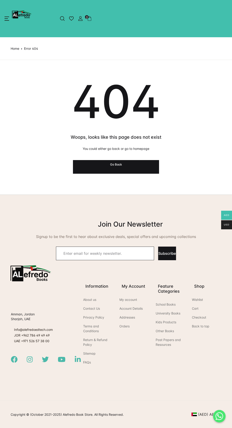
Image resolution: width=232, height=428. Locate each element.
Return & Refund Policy (95, 342)
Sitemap (89, 353)
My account (128, 300)
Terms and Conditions (91, 328)
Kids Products (166, 322)
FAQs (87, 362)
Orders (124, 326)
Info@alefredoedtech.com (33, 330)
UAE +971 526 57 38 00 (31, 341)
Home (15, 48)
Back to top (200, 326)
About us (89, 300)
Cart (195, 308)
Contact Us (91, 308)
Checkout (199, 317)
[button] (7, 19)
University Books (168, 313)
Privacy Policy (93, 317)
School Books (166, 304)
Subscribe (167, 253)
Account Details (131, 308)
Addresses (127, 317)
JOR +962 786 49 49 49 (32, 335)
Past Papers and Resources (168, 342)
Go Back (116, 164)
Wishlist (197, 300)
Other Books (165, 331)
